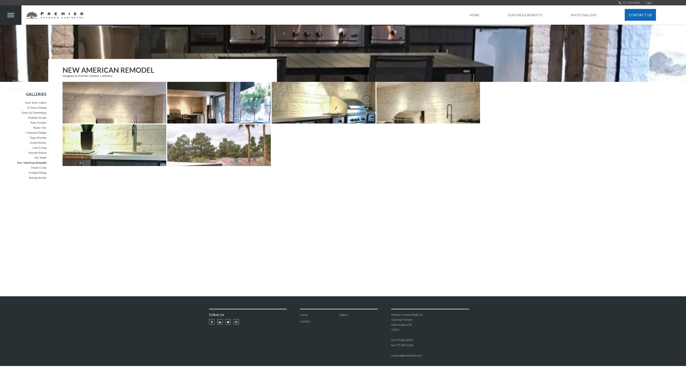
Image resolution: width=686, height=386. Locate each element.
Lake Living (39, 147)
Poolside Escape (37, 117)
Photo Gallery (583, 15)
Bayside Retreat (37, 152)
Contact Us (640, 15)
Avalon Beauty (37, 142)
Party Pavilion (38, 122)
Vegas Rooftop (38, 137)
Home (474, 15)
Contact (305, 321)
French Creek (38, 167)
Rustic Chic (39, 127)
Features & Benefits (525, 15)
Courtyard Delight (36, 132)
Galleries (36, 94)
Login (648, 2)
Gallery (343, 314)
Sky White (40, 157)
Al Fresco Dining (36, 107)
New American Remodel (31, 162)
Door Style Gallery (35, 102)
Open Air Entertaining (33, 112)
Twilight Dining (37, 172)
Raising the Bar (37, 177)
